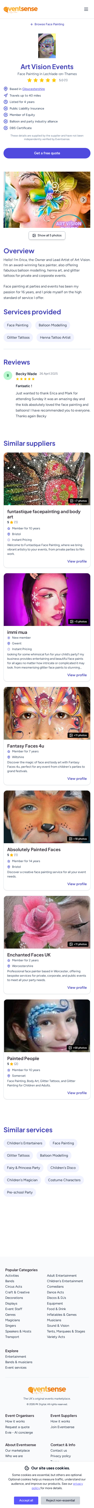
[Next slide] (83, 199)
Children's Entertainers (24, 1143)
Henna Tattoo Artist (55, 337)
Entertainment (15, 1357)
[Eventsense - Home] (20, 9)
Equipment (55, 1303)
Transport (12, 1337)
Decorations (14, 1298)
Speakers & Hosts (18, 1331)
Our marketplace (17, 1450)
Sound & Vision (58, 1326)
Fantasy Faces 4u (25, 745)
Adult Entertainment (62, 1276)
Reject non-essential (60, 1500)
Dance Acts (55, 1292)
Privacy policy (60, 1456)
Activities (12, 1276)
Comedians (55, 1287)
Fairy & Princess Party (23, 1168)
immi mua (17, 632)
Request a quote (17, 1427)
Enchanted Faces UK (29, 954)
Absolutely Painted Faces (34, 849)
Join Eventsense (62, 1427)
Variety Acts (56, 1337)
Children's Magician (22, 1180)
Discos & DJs (56, 1298)
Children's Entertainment (65, 1281)
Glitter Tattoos (18, 337)
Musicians (54, 1320)
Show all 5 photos (50, 235)
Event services (15, 1368)
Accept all (26, 1500)
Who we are (14, 1456)
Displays (11, 1303)
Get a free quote (47, 153)
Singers (10, 1326)
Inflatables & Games (62, 1315)
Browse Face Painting (49, 24)
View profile (77, 561)
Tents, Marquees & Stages (66, 1331)
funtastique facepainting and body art (44, 514)
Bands (9, 1281)
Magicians (12, 1320)
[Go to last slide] (10, 199)
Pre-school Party (20, 1192)
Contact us (58, 1450)
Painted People (23, 1058)
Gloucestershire (33, 89)
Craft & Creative (17, 1292)
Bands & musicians (18, 1362)
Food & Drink (56, 1309)
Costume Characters (64, 1180)
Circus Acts (13, 1287)
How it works (15, 1421)
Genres (10, 1315)
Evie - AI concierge (19, 1432)
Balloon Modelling (53, 325)
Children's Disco (63, 1168)
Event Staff (13, 1309)
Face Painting (17, 325)
